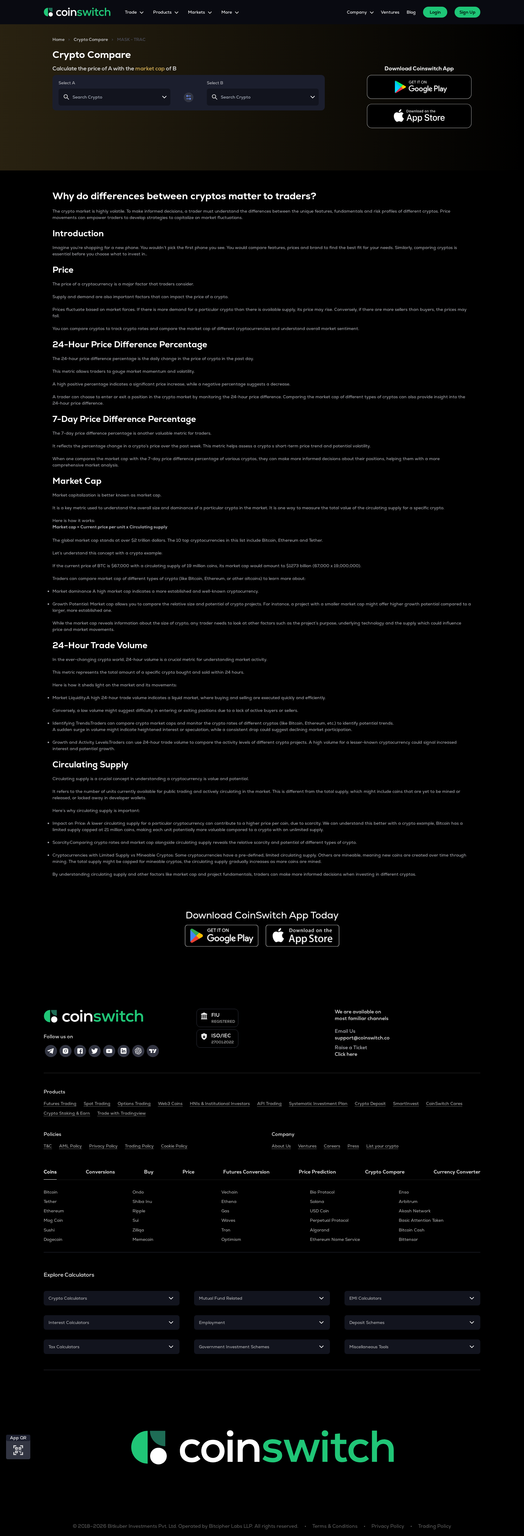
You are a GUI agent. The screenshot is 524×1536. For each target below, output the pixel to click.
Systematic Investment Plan (318, 1103)
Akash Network (415, 1211)
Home (58, 39)
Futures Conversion (246, 1172)
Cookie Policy (174, 1146)
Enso (404, 1192)
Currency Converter (457, 1172)
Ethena (229, 1201)
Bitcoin (51, 1192)
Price (188, 1172)
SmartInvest (406, 1103)
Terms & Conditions (335, 1526)
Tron (225, 1230)
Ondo (138, 1192)
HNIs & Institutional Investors (220, 1103)
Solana (317, 1201)
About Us (281, 1146)
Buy (148, 1172)
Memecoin (143, 1239)
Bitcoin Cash (412, 1230)
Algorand (319, 1230)
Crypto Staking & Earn (67, 1113)
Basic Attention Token (421, 1220)
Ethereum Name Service (335, 1239)
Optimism (231, 1239)
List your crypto (382, 1146)
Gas (225, 1211)
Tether (50, 1201)
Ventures (390, 12)
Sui (136, 1220)
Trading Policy (139, 1146)
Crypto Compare (91, 39)
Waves (228, 1220)
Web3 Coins (170, 1103)
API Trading (269, 1103)
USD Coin (319, 1211)
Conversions (100, 1172)
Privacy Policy (103, 1146)
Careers (332, 1146)
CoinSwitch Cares (444, 1103)
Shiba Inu (142, 1201)
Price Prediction (317, 1172)
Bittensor (408, 1239)
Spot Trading (97, 1103)
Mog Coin (53, 1220)
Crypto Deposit (370, 1103)
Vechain (229, 1192)
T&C (48, 1146)
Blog (411, 12)
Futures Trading (60, 1103)
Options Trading (134, 1103)
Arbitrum (408, 1201)
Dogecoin (53, 1239)
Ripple (139, 1211)
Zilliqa (138, 1230)
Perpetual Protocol (329, 1220)
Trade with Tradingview (121, 1113)
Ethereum (54, 1211)
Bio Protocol (322, 1192)
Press (353, 1146)
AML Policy (70, 1146)
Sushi (49, 1230)
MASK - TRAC (131, 39)
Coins (50, 1172)
